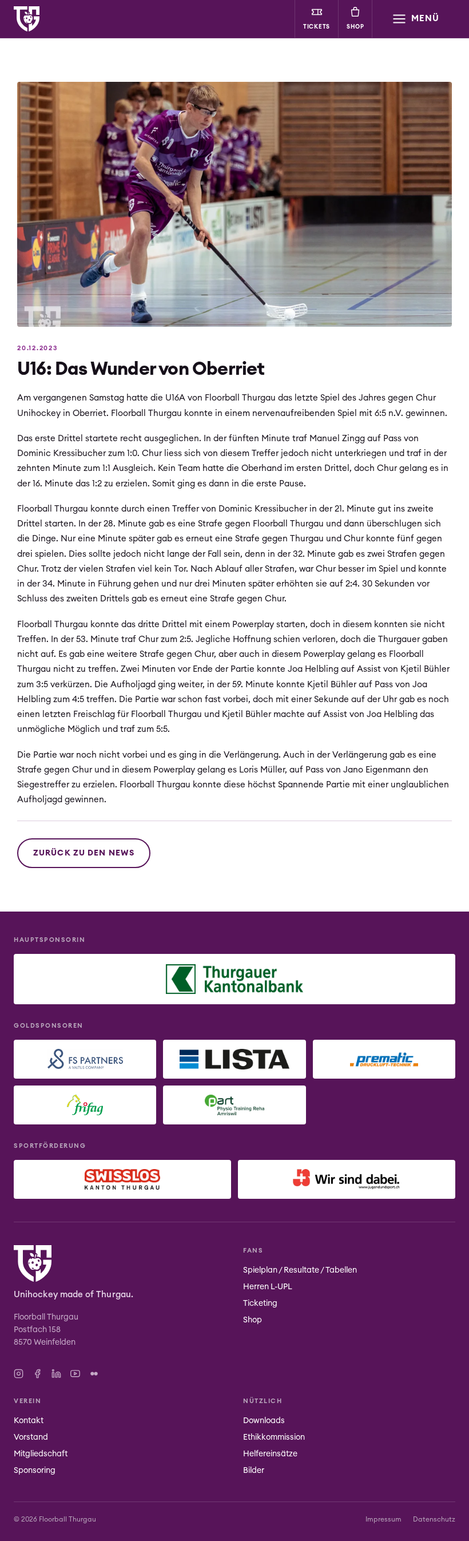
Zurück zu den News (83, 853)
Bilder (253, 1471)
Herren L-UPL (267, 1287)
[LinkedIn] (56, 1373)
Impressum (383, 1519)
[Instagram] (18, 1373)
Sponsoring (34, 1471)
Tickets (316, 27)
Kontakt (28, 1421)
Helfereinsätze (270, 1454)
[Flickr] (94, 1373)
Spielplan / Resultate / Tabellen (300, 1270)
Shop (355, 27)
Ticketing (260, 1304)
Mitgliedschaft (41, 1454)
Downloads (264, 1421)
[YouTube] (75, 1373)
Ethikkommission (274, 1437)
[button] (415, 19)
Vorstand (31, 1437)
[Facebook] (37, 1373)
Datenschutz (434, 1519)
